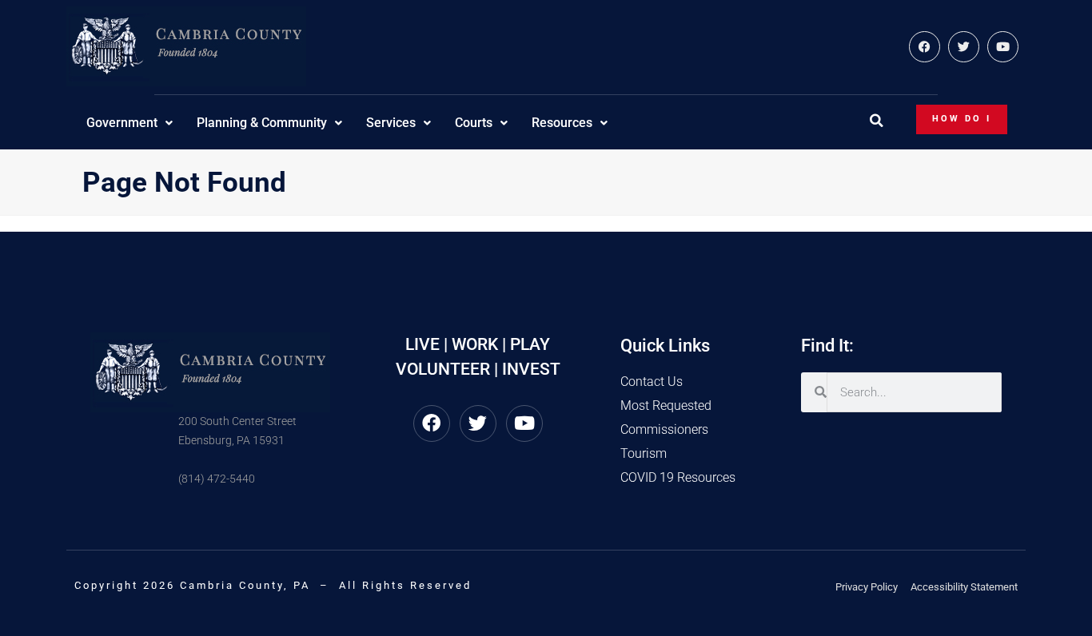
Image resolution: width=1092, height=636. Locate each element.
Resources (562, 122)
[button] (876, 121)
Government (121, 122)
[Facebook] (924, 46)
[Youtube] (1002, 46)
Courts (473, 122)
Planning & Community (262, 122)
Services (391, 122)
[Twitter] (963, 46)
